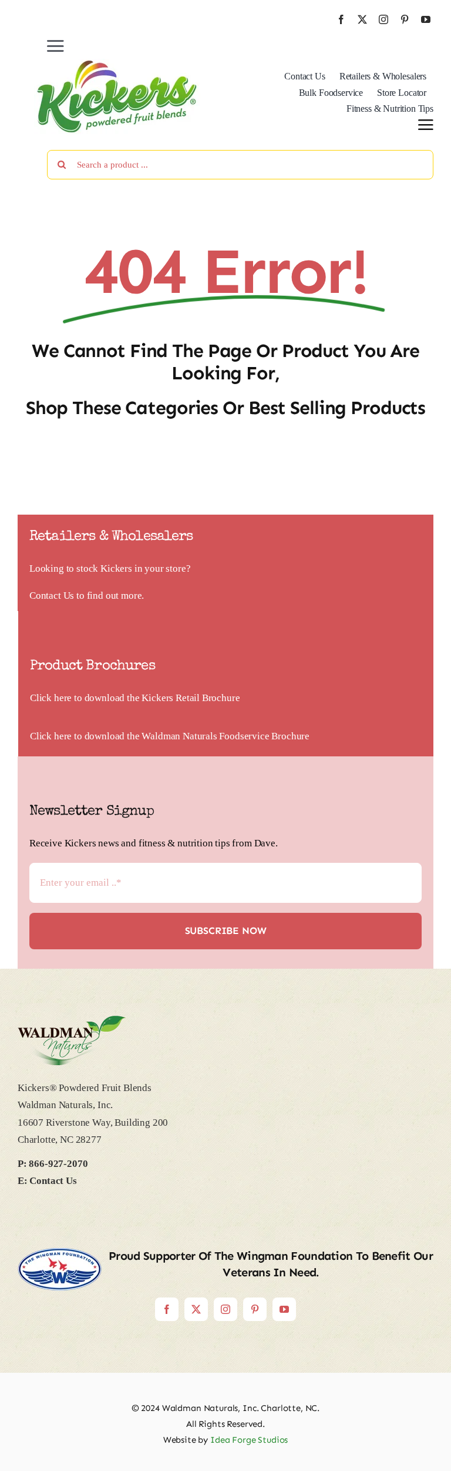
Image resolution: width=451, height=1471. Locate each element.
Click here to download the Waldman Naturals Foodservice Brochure (169, 736)
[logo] (117, 63)
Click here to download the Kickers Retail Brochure (135, 697)
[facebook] (341, 19)
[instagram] (383, 19)
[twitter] (362, 19)
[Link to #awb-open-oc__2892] (425, 124)
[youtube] (425, 19)
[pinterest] (404, 19)
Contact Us (51, 595)
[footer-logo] (72, 1020)
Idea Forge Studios (249, 1440)
